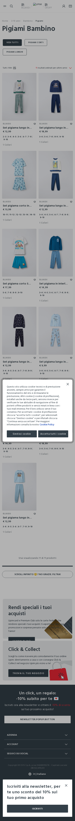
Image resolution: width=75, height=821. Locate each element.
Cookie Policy (47, 424)
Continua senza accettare (68, 384)
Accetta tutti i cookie (53, 434)
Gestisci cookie (22, 434)
